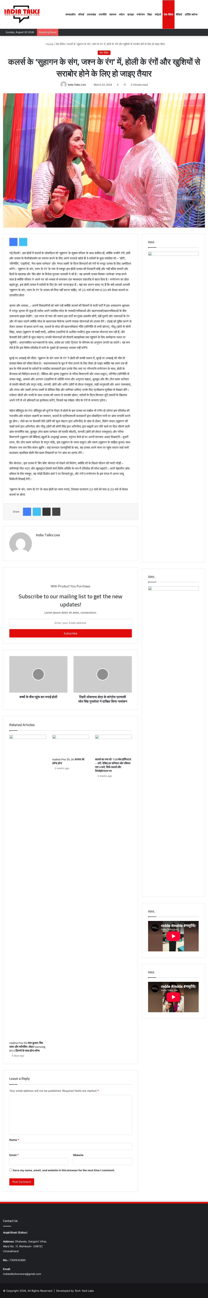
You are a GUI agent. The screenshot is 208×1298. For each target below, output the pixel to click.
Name (14, 1139)
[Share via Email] (46, 512)
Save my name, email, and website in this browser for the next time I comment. (64, 1170)
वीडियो (179, 14)
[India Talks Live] (22, 14)
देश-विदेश (168, 14)
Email (14, 1155)
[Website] (38, 542)
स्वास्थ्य (112, 14)
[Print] (56, 512)
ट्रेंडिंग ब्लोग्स (191, 14)
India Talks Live (77, 84)
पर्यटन (122, 14)
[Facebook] (13, 242)
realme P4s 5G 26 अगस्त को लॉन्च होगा (68, 761)
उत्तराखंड (91, 14)
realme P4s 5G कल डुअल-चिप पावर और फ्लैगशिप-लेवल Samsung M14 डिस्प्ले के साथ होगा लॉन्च (27, 1046)
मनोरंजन (141, 14)
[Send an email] (87, 84)
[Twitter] (23, 242)
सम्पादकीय (70, 14)
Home (49, 44)
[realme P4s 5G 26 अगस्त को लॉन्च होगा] (70, 745)
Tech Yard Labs (84, 1290)
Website (78, 1155)
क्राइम (130, 14)
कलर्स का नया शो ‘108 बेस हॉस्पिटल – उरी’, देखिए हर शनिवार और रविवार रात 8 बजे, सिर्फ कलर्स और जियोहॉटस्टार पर (113, 765)
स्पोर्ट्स (158, 14)
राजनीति (102, 14)
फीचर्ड (81, 14)
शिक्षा (149, 14)
